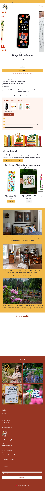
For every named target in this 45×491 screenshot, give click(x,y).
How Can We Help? (7, 440)
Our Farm (4, 415)
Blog (3, 452)
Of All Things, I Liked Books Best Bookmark (20, 124)
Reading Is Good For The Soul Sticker (18, 127)
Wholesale (4, 418)
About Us (4, 410)
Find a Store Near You (7, 445)
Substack (4, 425)
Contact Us (4, 447)
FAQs (3, 443)
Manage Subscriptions (7, 450)
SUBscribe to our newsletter (22, 275)
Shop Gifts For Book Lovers (12, 160)
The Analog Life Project (7, 427)
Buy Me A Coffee (6, 420)
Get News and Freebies (8, 459)
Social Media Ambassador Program (10, 454)
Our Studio (4, 413)
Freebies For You (5, 422)
